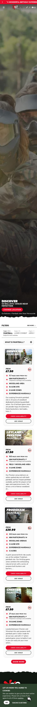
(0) (35, 7)
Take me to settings (19, 702)
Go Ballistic (6, 313)
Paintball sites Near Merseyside (23, 313)
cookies (20, 698)
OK (6, 702)
